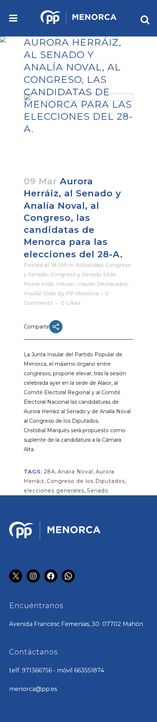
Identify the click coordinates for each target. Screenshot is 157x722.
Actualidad (89, 265)
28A (49, 471)
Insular (65, 284)
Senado (97, 490)
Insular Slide (40, 293)
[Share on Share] (55, 326)
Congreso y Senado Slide (83, 274)
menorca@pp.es (33, 688)
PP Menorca (82, 293)
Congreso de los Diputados (86, 481)
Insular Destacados (102, 284)
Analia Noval (75, 471)
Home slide (39, 284)
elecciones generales (54, 490)
